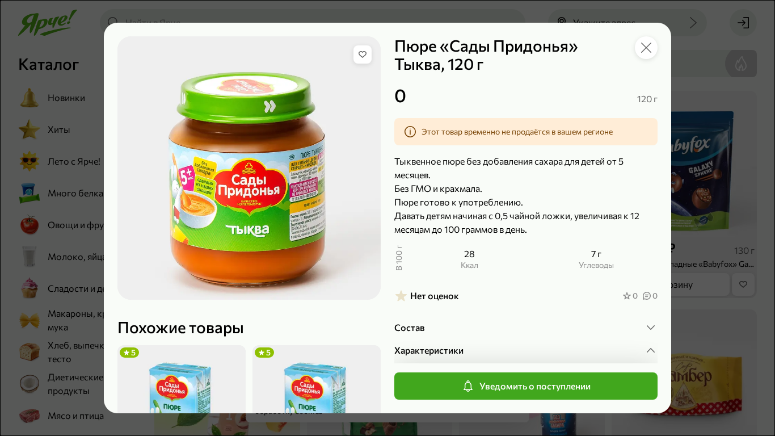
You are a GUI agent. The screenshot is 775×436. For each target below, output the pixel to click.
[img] (362, 54)
